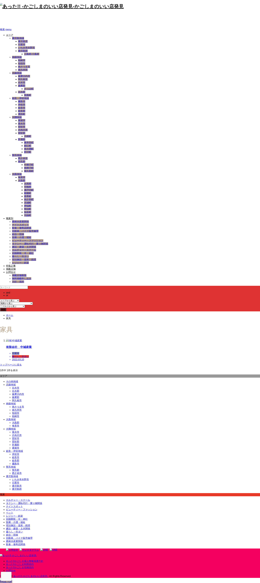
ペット (9, 512)
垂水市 (21, 123)
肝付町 (27, 152)
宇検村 (27, 187)
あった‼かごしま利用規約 (20, 564)
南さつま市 (24, 66)
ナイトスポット (20, 224)
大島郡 (21, 180)
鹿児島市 (23, 41)
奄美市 (21, 177)
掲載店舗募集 (19, 275)
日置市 (21, 44)
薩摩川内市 (24, 76)
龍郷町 (27, 193)
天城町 (27, 202)
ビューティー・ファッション (27, 240)
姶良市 (21, 107)
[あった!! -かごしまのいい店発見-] (18, 555)
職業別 (9, 218)
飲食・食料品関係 (21, 228)
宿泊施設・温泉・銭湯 (24, 259)
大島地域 (17, 174)
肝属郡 (21, 139)
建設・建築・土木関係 (24, 247)
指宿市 (21, 63)
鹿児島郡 (23, 51)
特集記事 (11, 266)
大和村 (27, 183)
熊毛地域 (17, 155)
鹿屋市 (21, 120)
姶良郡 (21, 111)
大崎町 (27, 136)
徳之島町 (29, 199)
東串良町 (29, 142)
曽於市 (21, 126)
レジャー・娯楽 (20, 262)
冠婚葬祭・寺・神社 (23, 253)
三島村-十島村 (31, 54)
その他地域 (12, 381)
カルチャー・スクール (24, 250)
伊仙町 (27, 205)
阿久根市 (23, 79)
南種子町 (29, 168)
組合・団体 (18, 234)
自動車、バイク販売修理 (25, 231)
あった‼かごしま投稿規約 (20, 567)
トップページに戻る (11, 364)
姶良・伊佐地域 (20, 98)
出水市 (21, 82)
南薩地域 (17, 57)
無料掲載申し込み (21, 278)
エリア (9, 35)
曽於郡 (21, 133)
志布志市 (23, 130)
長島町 (27, 95)
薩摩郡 (21, 85)
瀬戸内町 (29, 190)
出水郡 (21, 92)
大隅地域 (17, 117)
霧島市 (21, 101)
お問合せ (11, 272)
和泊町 (27, 209)
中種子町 (29, 164)
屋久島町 (29, 171)
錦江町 (27, 145)
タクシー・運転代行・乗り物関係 (30, 243)
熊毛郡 (21, 161)
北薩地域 (17, 73)
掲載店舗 (11, 269)
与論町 (27, 215)
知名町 (27, 212)
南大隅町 (29, 149)
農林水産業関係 (20, 221)
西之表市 (23, 158)
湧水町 (21, 114)
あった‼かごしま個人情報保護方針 (24, 561)
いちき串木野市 (26, 47)
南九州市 (23, 70)
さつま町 (29, 88)
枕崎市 (21, 60)
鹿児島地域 (18, 38)
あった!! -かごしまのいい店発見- (40, 19)
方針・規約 (18, 281)
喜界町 (27, 196)
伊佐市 (21, 104)
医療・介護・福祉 (21, 237)
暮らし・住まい (20, 256)
